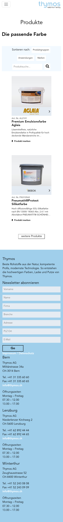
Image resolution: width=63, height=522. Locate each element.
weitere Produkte (31, 236)
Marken (41, 58)
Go (13, 348)
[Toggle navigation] (6, 4)
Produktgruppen (41, 50)
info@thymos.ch (12, 385)
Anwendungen (25, 58)
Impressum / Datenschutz (18, 353)
